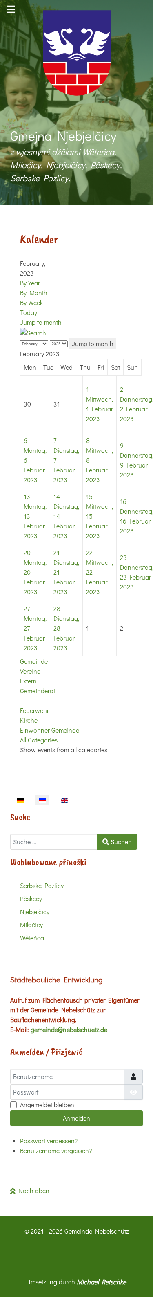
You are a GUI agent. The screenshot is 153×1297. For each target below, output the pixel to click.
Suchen (120, 841)
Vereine (30, 671)
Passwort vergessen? (49, 1140)
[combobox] (54, 842)
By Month (33, 292)
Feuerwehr (34, 710)
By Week (31, 302)
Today (28, 312)
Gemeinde (34, 661)
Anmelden (76, 1118)
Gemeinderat (37, 690)
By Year (30, 283)
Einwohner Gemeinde (49, 730)
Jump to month (41, 322)
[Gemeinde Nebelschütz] (76, 53)
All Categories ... (41, 739)
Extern (28, 681)
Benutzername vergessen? (56, 1150)
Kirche (29, 720)
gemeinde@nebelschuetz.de (69, 1029)
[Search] (33, 332)
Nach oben (32, 1190)
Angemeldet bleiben (47, 1104)
